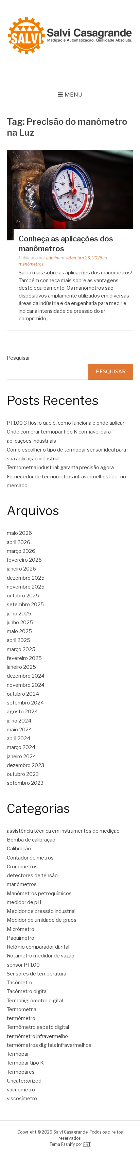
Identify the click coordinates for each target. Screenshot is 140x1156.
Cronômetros (22, 867)
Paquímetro (20, 938)
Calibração (19, 849)
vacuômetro (21, 1090)
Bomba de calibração (31, 840)
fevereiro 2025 (24, 658)
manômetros (31, 264)
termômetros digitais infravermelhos (49, 1045)
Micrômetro (20, 929)
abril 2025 (18, 640)
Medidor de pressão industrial (41, 911)
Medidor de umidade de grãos (41, 920)
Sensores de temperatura (36, 974)
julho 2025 (19, 614)
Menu (74, 94)
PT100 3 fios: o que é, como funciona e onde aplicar (65, 423)
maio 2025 (19, 631)
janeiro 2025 (21, 667)
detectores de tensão (32, 875)
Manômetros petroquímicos (39, 893)
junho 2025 (20, 622)
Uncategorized (24, 1081)
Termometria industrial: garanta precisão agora (60, 467)
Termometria (21, 1009)
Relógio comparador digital (38, 947)
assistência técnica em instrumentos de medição (63, 831)
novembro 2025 (26, 587)
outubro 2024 (23, 694)
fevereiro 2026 (24, 560)
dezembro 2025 (26, 578)
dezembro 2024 (26, 676)
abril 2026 (18, 542)
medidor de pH (24, 902)
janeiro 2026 (21, 569)
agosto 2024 (22, 712)
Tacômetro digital (28, 991)
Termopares (21, 1072)
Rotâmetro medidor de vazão (40, 956)
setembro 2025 (25, 604)
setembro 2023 (25, 783)
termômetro (21, 1018)
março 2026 (21, 551)
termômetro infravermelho (37, 1036)
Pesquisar (18, 358)
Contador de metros (30, 858)
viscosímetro (22, 1098)
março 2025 (21, 649)
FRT (87, 1144)
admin (52, 257)
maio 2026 (19, 533)
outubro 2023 (23, 774)
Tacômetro (19, 983)
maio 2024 (19, 730)
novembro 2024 (26, 685)
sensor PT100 (23, 965)
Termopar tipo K (25, 1063)
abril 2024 (18, 738)
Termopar (18, 1054)
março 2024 (21, 747)
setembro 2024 (25, 703)
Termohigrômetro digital (35, 1001)
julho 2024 (19, 721)
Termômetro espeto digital (38, 1027)
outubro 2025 (23, 596)
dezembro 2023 (25, 765)
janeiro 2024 (21, 756)
